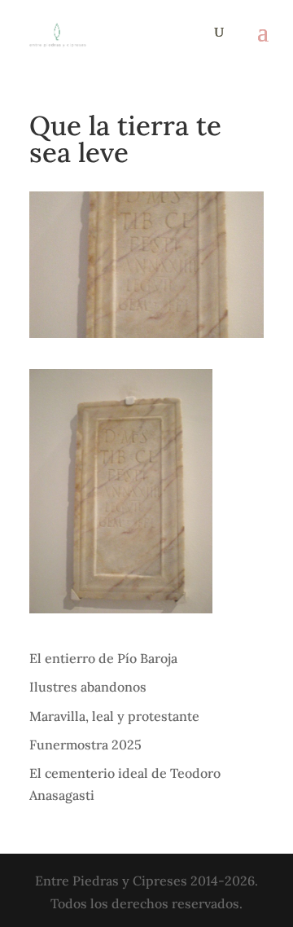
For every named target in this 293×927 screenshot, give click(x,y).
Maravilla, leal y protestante (114, 716)
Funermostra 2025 (85, 744)
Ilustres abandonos (87, 687)
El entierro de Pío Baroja (103, 658)
